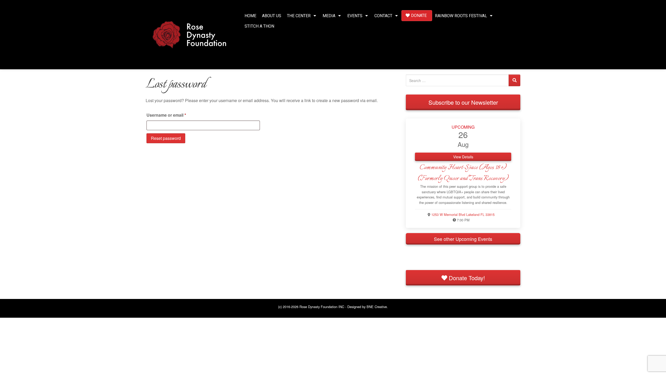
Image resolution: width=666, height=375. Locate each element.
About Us (271, 15)
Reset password (166, 138)
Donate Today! (466, 278)
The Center (299, 15)
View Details (463, 156)
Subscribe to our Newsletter (463, 102)
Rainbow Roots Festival (461, 15)
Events (354, 15)
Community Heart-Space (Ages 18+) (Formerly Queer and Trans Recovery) (463, 173)
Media (329, 15)
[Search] (514, 80)
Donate (419, 15)
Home (250, 15)
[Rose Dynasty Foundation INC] (189, 34)
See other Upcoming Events (463, 238)
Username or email (175, 115)
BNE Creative (377, 306)
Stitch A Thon (259, 26)
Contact (383, 15)
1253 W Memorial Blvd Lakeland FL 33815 (463, 214)
